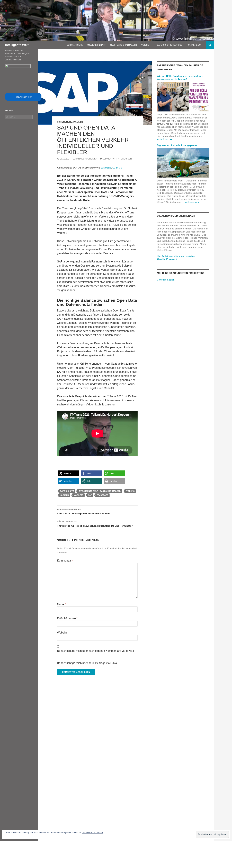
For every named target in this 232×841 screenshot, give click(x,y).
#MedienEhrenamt (96, 45)
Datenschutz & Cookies (92, 832)
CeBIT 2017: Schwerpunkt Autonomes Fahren (83, 511)
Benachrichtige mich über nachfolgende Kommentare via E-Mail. (96, 650)
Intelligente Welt (17, 45)
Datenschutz (67, 491)
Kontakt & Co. (194, 45)
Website (62, 632)
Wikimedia (106, 167)
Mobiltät (78, 495)
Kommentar (65, 560)
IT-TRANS (130, 491)
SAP (90, 495)
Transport (102, 495)
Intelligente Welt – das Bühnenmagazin (100, 491)
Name (61, 604)
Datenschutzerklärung (169, 45)
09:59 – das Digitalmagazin (123, 45)
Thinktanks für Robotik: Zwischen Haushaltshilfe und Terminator (94, 523)
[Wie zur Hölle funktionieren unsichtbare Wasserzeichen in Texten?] (183, 96)
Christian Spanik (165, 279)
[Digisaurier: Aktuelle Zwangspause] (183, 162)
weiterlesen (164, 139)
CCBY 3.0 (117, 167)
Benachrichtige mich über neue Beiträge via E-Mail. (88, 663)
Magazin (78, 122)
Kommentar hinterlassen (117, 159)
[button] (68, 473)
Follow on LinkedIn (23, 96)
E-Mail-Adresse (67, 618)
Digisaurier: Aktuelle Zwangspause (177, 145)
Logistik (64, 495)
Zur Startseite (75, 45)
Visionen (145, 45)
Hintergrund (64, 122)
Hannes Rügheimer (86, 159)
